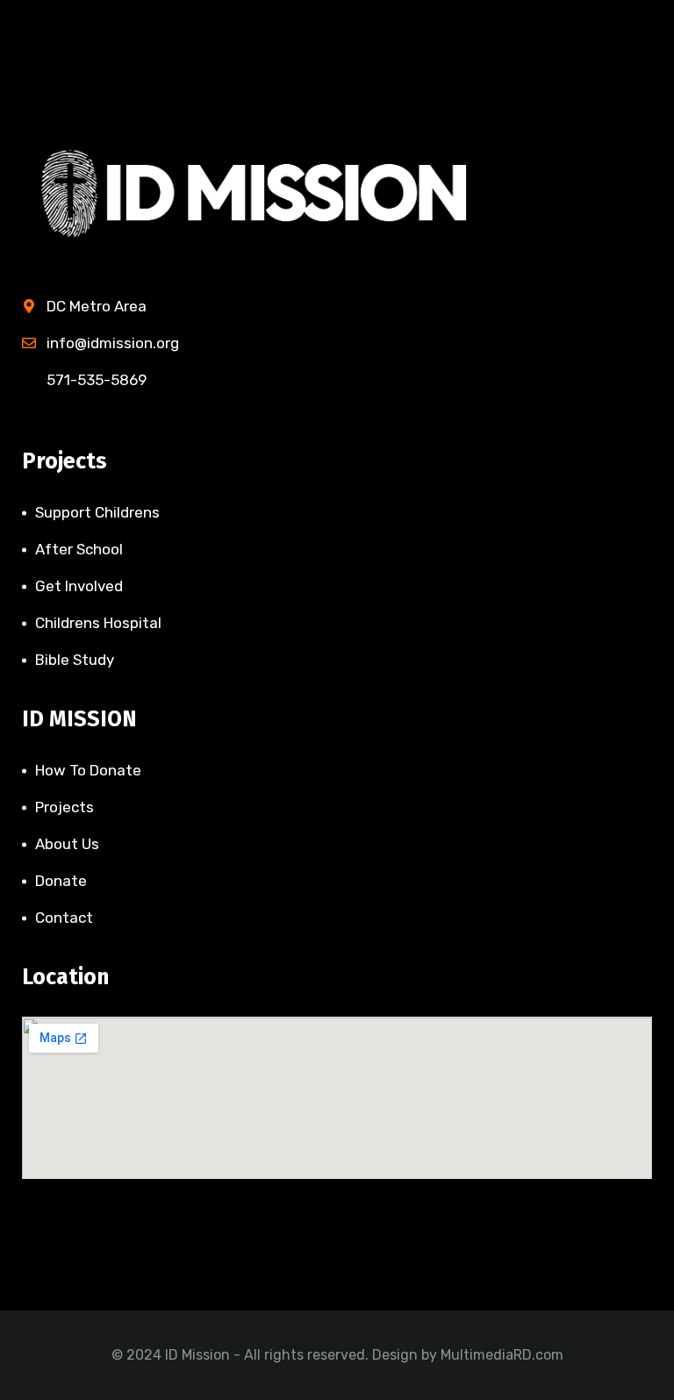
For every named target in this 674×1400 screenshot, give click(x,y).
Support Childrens (97, 512)
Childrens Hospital (98, 623)
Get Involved (79, 586)
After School (79, 549)
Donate (61, 880)
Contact (64, 917)
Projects (64, 807)
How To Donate (88, 770)
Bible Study (74, 659)
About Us (67, 844)
